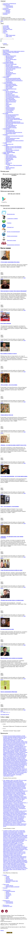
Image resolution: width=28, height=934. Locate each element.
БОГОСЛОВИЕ (6, 54)
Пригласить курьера (11, 240)
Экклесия (8, 71)
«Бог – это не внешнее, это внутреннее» (10, 506)
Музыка (7, 892)
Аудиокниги (8, 894)
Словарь (7, 106)
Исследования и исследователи (13, 97)
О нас (4, 32)
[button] (1, 16)
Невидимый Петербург (11, 84)
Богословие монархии (6, 323)
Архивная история (10, 98)
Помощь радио (6, 4)
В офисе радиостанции (12, 236)
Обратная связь (9, 151)
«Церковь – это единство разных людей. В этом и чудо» (13, 445)
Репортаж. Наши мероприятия (15, 165)
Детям (7, 897)
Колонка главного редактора (12, 66)
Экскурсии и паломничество (9, 3)
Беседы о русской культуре (12, 92)
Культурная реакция (10, 107)
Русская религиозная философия (13, 78)
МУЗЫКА (5, 134)
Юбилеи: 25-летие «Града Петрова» (11, 52)
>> (9, 712)
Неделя (7, 166)
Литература (8, 893)
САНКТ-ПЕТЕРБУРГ (8, 82)
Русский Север (9, 93)
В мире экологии (9, 159)
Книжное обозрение (10, 108)
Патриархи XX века (10, 117)
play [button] (2, 272)
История (8, 896)
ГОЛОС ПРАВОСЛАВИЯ (9, 152)
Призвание (8, 160)
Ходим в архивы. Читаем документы (14, 119)
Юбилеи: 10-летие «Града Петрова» (14, 147)
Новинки (8, 10)
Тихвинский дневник (10, 68)
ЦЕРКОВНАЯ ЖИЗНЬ (8, 62)
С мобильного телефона (12, 218)
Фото (7, 34)
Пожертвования (9, 5)
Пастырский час (9, 72)
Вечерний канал (9, 158)
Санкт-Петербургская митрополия (13, 67)
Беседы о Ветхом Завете (11, 59)
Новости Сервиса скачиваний (12, 150)
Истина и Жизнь (9, 61)
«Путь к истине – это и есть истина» (9, 384)
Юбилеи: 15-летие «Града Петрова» (14, 146)
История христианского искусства (13, 79)
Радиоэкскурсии (9, 112)
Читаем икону (9, 81)
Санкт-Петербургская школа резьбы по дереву (11, 570)
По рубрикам (6, 50)
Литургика (8, 60)
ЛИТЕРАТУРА (6, 128)
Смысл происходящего (11, 155)
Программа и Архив (7, 29)
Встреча (7, 105)
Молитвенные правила (11, 73)
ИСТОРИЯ (5, 113)
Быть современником (10, 99)
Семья (7, 161)
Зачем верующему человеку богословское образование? (14, 291)
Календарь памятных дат (11, 125)
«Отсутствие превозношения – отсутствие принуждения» (14, 476)
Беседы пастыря (9, 70)
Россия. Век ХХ (9, 124)
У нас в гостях (9, 111)
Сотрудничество (9, 7)
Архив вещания (9, 879)
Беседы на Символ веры (11, 64)
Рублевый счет (10, 227)
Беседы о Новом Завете (11, 55)
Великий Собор (9, 65)
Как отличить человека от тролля (9, 353)
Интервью (8, 11)
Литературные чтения (10, 133)
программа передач (5, 714)
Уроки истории (9, 120)
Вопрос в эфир (6, 28)
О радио (7, 876)
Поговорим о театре (10, 94)
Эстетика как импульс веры (7, 629)
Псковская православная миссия (13, 121)
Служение (8, 75)
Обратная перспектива (11, 101)
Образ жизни (9, 104)
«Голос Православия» (10, 35)
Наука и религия (9, 154)
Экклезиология (9, 58)
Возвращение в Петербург (11, 85)
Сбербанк (9, 222)
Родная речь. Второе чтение (12, 95)
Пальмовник (8, 74)
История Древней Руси (11, 115)
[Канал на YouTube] (6, 911)
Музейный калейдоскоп (11, 88)
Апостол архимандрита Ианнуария (9, 691)
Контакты (5, 14)
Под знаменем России (10, 126)
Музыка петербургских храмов (12, 138)
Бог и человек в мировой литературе (14, 132)
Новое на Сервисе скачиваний (12, 886)
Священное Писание (10, 891)
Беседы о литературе (10, 91)
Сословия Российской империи (13, 118)
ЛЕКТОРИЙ (6, 77)
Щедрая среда (9, 148)
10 (6, 712)
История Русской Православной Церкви (15, 122)
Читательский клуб (10, 130)
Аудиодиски (6, 8)
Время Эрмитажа (9, 86)
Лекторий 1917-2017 (7, 906)
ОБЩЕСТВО (6, 153)
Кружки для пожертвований (13, 231)
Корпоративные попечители (13, 244)
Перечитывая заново (10, 131)
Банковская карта (11, 214)
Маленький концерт (10, 139)
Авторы (5, 30)
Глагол (7, 102)
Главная (5, 43)
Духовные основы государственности (14, 80)
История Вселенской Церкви (12, 114)
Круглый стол (9, 163)
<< (1, 712)
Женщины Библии (10, 57)
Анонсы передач (9, 885)
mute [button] (2, 274)
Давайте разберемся (10, 167)
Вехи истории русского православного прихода (13, 51)
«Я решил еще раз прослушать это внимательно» (12, 600)
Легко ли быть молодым (11, 157)
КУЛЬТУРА (5, 90)
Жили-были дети (9, 144)
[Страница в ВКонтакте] (2, 911)
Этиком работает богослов (7, 414)
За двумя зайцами (10, 110)
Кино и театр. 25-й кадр (11, 100)
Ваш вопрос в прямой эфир (12, 881)
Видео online (6, 27)
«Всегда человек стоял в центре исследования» (12, 658)
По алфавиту (6, 53)
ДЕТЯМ (5, 142)
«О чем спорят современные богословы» (10, 262)
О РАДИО (5, 145)
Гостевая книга (6, 12)
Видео (7, 898)
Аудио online (6, 25)
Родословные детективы (11, 127)
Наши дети (8, 168)
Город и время (9, 87)
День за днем (6, 884)
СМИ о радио (9, 36)
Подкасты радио (6, 9)
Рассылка (5, 887)
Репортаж (8, 164)
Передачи (5, 31)
